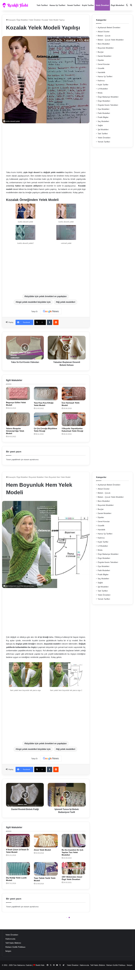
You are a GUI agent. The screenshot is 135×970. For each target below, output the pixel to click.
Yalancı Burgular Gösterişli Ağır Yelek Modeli (15, 430)
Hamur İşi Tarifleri (57, 5)
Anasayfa (11, 20)
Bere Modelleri (104, 44)
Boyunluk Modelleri (106, 48)
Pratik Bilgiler (103, 117)
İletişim (8, 951)
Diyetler (101, 60)
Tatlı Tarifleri (42, 5)
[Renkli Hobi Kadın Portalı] (16, 5)
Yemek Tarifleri (73, 5)
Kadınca (101, 81)
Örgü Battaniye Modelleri (108, 97)
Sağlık (100, 125)
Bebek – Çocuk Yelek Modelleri (111, 40)
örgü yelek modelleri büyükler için (34, 302)
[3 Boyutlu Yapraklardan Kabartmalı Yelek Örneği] (74, 419)
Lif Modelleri (103, 89)
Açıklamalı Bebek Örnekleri (109, 28)
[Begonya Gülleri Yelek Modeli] (18, 393)
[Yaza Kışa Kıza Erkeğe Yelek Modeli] (46, 393)
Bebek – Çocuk (104, 36)
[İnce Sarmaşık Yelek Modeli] (74, 393)
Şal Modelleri (103, 130)
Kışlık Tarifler (88, 5)
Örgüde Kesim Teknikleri (108, 105)
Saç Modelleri (103, 121)
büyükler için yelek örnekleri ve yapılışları (46, 296)
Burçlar (101, 52)
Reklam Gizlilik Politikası (15, 947)
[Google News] (51, 311)
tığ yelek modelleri (66, 302)
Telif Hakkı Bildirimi (13, 943)
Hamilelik (101, 72)
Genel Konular (104, 64)
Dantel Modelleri (104, 56)
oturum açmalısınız (31, 460)
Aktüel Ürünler (104, 32)
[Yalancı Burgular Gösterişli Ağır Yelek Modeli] (18, 419)
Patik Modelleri (104, 113)
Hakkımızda (10, 939)
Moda (100, 93)
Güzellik (101, 68)
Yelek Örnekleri (102, 5)
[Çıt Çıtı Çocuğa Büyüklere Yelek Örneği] (46, 419)
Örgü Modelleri (117, 5)
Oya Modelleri (103, 109)
